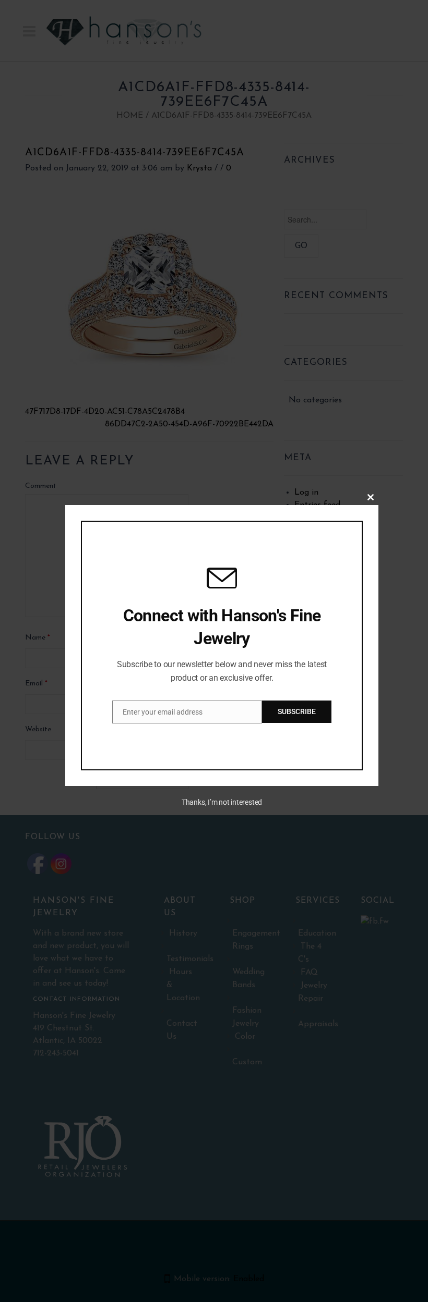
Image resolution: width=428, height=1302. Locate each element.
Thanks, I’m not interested (222, 802)
